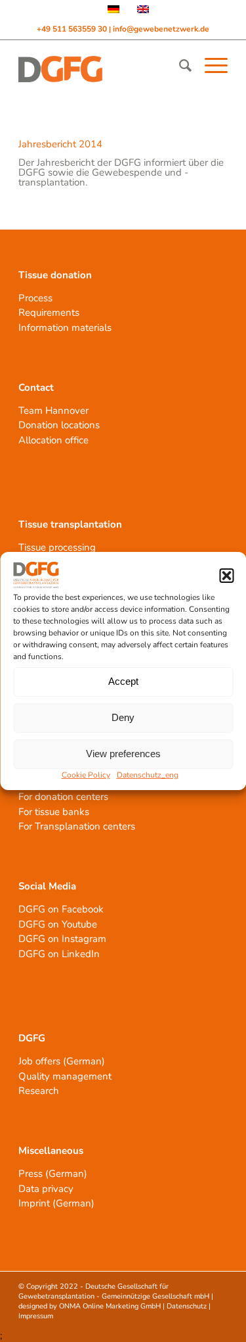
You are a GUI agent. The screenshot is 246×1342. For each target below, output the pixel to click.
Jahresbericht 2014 (60, 144)
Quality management (65, 1076)
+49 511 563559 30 (73, 29)
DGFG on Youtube (57, 924)
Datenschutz (187, 1306)
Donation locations (59, 425)
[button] (226, 575)
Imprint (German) (56, 1203)
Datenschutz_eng (147, 775)
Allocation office (53, 440)
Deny (123, 717)
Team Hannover (53, 410)
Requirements (48, 312)
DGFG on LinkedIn (59, 953)
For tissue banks (53, 811)
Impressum (35, 1316)
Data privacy (45, 1188)
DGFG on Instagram (62, 938)
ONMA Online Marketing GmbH (110, 1306)
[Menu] (210, 65)
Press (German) (52, 1173)
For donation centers (63, 796)
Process (35, 298)
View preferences (123, 753)
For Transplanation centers (76, 826)
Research (38, 1090)
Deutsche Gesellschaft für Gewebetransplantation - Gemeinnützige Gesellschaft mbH (113, 1291)
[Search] (179, 65)
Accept (123, 681)
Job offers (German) (61, 1061)
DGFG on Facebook (61, 909)
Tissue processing (57, 547)
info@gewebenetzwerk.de (161, 29)
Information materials (65, 327)
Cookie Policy (86, 775)
